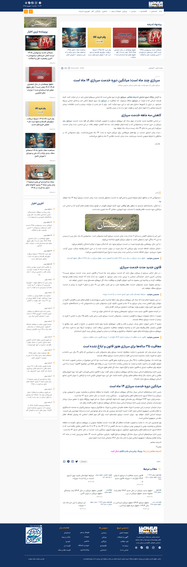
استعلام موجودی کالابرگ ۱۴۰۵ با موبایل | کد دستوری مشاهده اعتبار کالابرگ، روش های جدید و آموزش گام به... (39, 409)
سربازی (158, 461)
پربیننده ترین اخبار (37, 32)
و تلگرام (122, 451)
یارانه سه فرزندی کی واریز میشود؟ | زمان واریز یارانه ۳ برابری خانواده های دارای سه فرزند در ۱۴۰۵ (40, 185)
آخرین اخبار (37, 204)
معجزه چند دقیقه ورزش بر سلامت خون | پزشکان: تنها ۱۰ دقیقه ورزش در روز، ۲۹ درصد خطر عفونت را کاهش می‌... (39, 299)
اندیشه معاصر (132, 97)
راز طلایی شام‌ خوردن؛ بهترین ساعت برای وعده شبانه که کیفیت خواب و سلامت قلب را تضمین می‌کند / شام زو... (39, 271)
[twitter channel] (159, 547)
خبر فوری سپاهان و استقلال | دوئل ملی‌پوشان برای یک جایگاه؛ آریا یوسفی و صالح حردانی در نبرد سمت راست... (39, 394)
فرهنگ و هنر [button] (116, 11)
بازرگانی (97, 11)
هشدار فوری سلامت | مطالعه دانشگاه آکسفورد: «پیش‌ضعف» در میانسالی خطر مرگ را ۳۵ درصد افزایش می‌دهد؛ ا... (39, 328)
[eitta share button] (32, 3)
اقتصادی (103, 546)
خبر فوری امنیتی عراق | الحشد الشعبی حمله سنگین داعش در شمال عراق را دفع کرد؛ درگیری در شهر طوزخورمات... (39, 342)
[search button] (26, 12)
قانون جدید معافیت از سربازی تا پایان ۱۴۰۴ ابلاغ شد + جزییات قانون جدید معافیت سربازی (114, 337)
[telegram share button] (40, 3)
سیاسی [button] (133, 11)
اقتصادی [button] (144, 11)
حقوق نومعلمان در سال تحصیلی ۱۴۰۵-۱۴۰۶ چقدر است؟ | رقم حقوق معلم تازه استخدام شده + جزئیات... (125, 54)
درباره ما (125, 546)
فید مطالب (124, 541)
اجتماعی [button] (154, 11)
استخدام (67, 533)
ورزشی (124, 11)
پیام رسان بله (131, 451)
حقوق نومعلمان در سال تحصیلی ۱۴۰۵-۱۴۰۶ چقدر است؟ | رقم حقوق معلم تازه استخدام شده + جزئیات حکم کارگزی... (39, 242)
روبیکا (140, 451)
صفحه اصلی (159, 68)
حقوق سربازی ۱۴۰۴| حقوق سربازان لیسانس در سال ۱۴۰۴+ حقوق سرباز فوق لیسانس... (131, 504)
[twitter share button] (76, 461)
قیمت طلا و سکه (64, 550)
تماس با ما (124, 550)
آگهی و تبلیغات (122, 537)
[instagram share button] (36, 3)
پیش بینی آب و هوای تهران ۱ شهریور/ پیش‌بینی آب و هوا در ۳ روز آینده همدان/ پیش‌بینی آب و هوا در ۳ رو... (39, 285)
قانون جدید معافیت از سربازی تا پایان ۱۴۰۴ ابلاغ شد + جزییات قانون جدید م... (128, 478)
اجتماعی (151, 68)
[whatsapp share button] (64, 461)
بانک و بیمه (66, 537)
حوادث (86, 537)
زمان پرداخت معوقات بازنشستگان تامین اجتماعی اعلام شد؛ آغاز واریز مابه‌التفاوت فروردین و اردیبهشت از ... (39, 214)
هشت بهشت (31, 559)
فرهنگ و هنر (84, 532)
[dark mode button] (31, 12)
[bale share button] (29, 3)
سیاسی (103, 533)
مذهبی (104, 11)
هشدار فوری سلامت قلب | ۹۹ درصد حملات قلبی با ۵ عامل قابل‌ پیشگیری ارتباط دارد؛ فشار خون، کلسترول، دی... (39, 368)
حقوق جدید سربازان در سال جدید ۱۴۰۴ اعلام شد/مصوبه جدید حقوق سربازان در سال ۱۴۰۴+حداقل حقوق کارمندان (106, 258)
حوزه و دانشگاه (83, 545)
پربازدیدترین (84, 550)
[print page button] (62, 68)
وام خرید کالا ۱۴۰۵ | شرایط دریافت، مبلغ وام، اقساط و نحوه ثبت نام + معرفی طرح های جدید (99, 52)
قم (93, 11)
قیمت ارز (67, 546)
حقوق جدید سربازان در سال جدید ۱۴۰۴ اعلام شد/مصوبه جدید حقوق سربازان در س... (133, 492)
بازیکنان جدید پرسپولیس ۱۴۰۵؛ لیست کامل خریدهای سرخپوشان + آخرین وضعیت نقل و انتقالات (150, 52)
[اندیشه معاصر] (156, 4)
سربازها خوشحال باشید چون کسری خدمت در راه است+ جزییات (124, 294)
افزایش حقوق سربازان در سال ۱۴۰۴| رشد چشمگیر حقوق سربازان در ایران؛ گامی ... (83, 492)
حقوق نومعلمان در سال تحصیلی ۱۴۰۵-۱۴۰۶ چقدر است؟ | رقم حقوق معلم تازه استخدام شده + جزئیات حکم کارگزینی (40, 89)
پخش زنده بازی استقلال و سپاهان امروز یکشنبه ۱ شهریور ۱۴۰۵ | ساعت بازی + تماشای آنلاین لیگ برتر (39, 313)
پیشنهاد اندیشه (154, 24)
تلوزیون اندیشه (84, 11)
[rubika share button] (26, 3)
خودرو (68, 541)
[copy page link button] (65, 68)
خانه (160, 11)
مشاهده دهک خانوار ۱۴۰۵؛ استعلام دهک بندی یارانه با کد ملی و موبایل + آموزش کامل (75, 52)
